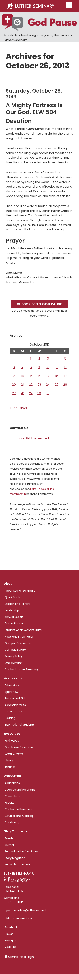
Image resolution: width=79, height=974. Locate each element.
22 (31, 384)
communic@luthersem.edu (30, 438)
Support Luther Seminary (21, 851)
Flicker (9, 934)
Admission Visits (15, 705)
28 (22, 393)
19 (65, 376)
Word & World (14, 754)
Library (9, 760)
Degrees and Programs (20, 789)
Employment (13, 663)
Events (9, 838)
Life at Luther (13, 711)
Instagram (11, 940)
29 (31, 393)
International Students (20, 725)
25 (56, 384)
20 (14, 384)
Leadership (12, 610)
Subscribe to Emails (17, 864)
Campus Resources (18, 643)
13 (13, 376)
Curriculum (12, 796)
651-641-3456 (14, 891)
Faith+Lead (12, 741)
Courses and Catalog (19, 816)
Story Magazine (15, 858)
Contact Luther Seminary (22, 669)
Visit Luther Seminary (19, 918)
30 (39, 393)
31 (48, 393)
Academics (12, 783)
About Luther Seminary (20, 591)
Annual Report (14, 617)
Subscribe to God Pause (39, 304)
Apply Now (11, 692)
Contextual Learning (18, 809)
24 (48, 384)
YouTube (11, 947)
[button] (69, 5)
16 (39, 376)
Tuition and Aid (15, 698)
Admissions (12, 685)
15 (30, 376)
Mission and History (17, 604)
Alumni (9, 845)
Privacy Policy (14, 656)
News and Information (19, 636)
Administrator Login (21, 957)
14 (22, 376)
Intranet (10, 767)
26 (65, 384)
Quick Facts (12, 597)
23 (39, 384)
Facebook (11, 927)
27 (14, 393)
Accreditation (14, 623)
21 (22, 384)
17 (47, 376)
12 (65, 367)
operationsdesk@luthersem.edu (26, 910)
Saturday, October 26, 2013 (34, 93)
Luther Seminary (34, 6)
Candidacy (12, 822)
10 (47, 367)
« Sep (13, 408)
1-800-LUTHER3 (14, 902)
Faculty (9, 803)
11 (57, 367)
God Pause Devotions (19, 747)
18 (56, 376)
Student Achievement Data (23, 630)
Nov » (24, 408)
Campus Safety (15, 650)
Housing (10, 718)
